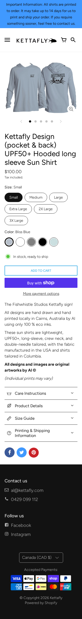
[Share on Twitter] (22, 452)
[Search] (72, 40)
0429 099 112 (24, 499)
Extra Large (18, 209)
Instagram (21, 534)
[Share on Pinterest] (34, 453)
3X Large (16, 220)
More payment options (41, 293)
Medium (35, 197)
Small (13, 197)
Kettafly (56, 598)
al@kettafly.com (27, 490)
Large (58, 197)
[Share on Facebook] (10, 452)
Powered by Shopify (41, 603)
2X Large (46, 209)
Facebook (21, 525)
